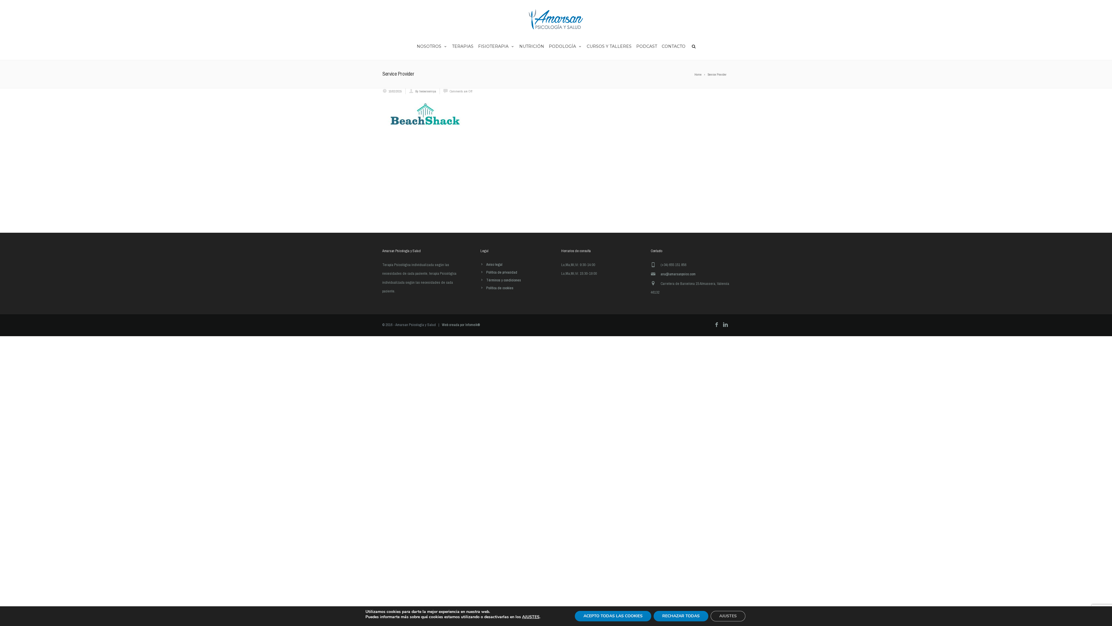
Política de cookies (499, 288)
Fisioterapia (493, 46)
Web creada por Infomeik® (461, 324)
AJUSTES (530, 617)
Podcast (646, 46)
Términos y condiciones (503, 280)
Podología (562, 46)
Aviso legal (494, 264)
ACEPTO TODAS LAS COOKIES (613, 616)
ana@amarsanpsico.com (678, 274)
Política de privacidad (501, 272)
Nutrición (531, 46)
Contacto (673, 46)
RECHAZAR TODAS (681, 616)
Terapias (462, 46)
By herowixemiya (425, 91)
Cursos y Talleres (609, 46)
